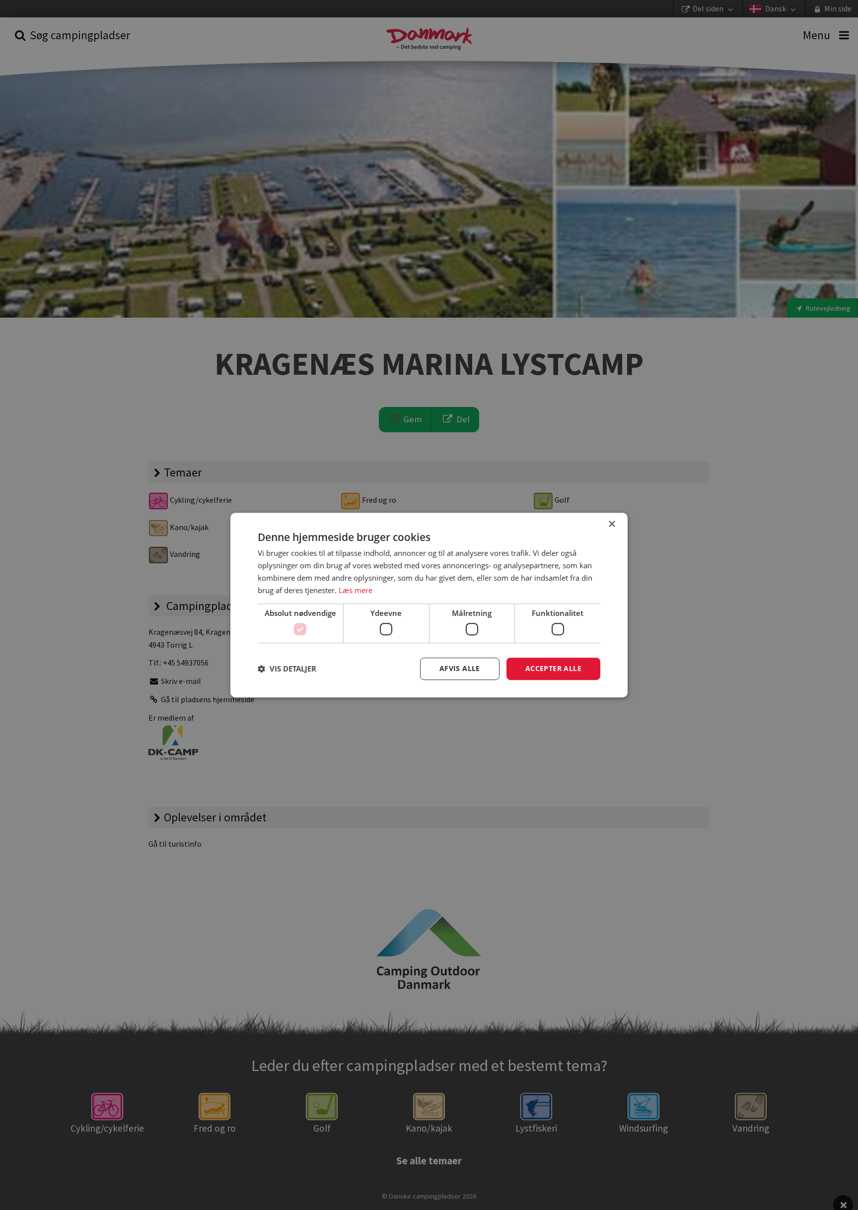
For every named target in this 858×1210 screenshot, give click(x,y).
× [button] (611, 524)
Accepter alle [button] (553, 668)
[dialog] (429, 605)
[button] (287, 668)
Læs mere (355, 590)
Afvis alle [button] (459, 668)
